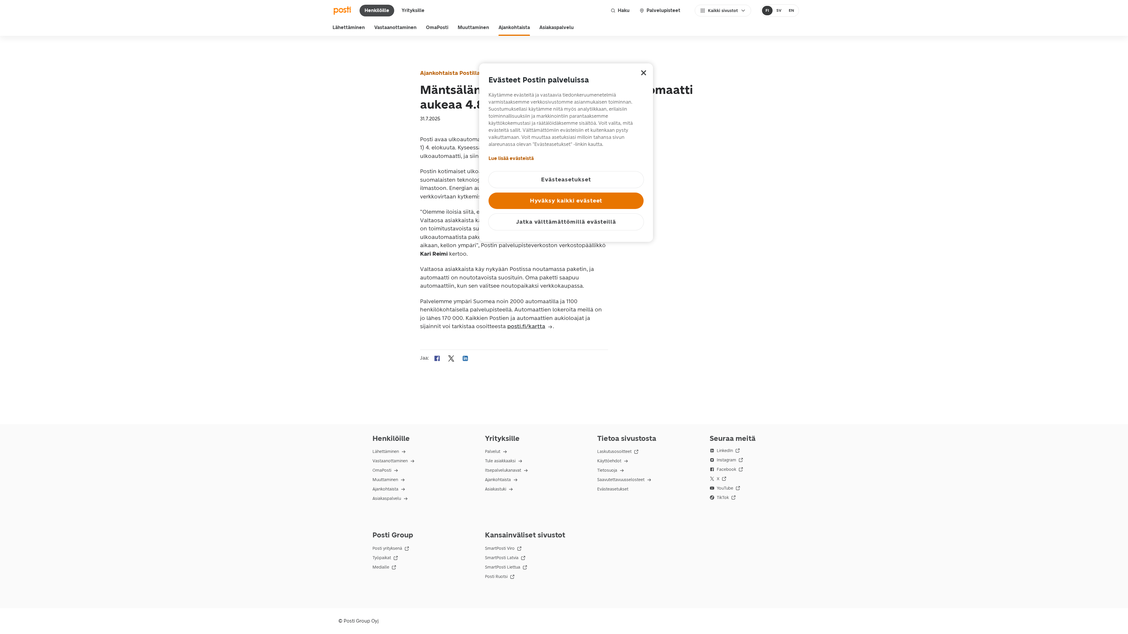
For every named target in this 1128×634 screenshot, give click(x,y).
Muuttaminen (473, 27)
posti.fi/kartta (526, 326)
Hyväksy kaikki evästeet (566, 200)
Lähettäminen (349, 27)
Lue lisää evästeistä (511, 158)
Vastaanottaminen (395, 27)
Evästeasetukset (612, 489)
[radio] (767, 10)
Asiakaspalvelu (556, 27)
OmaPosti (437, 27)
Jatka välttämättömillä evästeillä (566, 221)
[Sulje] (643, 72)
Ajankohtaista (514, 27)
